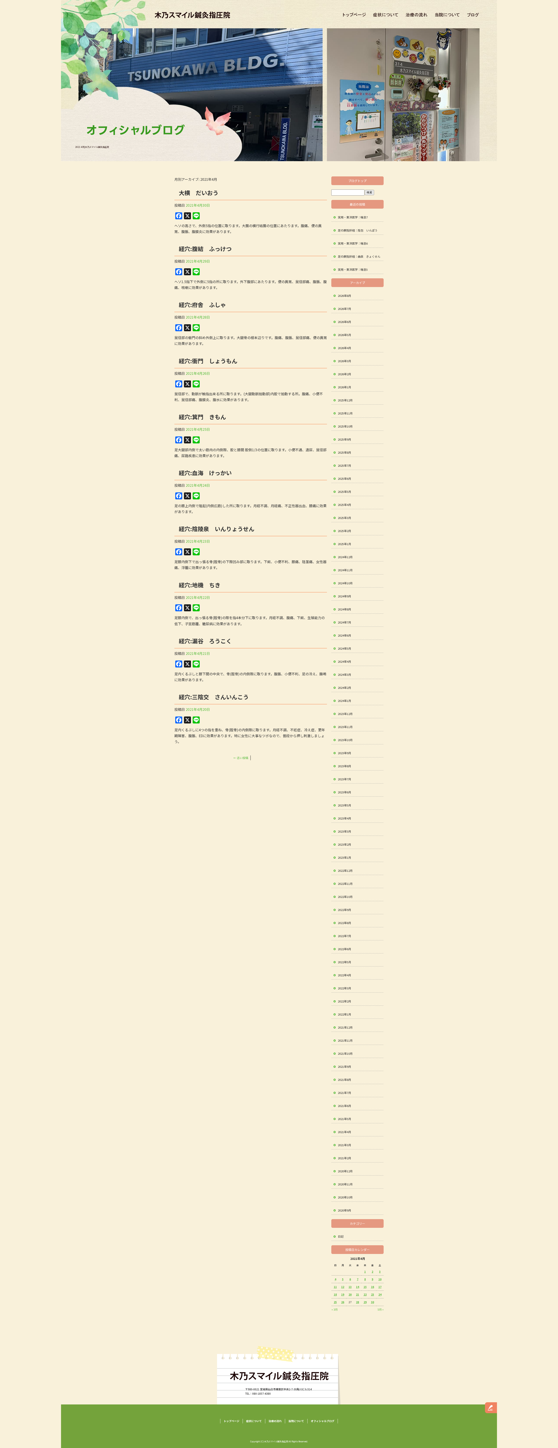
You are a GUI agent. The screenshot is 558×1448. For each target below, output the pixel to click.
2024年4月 (344, 661)
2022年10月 (345, 897)
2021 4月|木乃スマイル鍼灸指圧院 (92, 147)
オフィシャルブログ (474, 15)
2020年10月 (345, 1197)
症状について (387, 15)
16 (372, 1287)
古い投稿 (240, 758)
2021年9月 (344, 1066)
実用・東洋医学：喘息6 (353, 243)
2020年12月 (345, 1171)
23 (372, 1294)
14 (357, 1287)
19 (342, 1294)
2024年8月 (344, 609)
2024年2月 (344, 688)
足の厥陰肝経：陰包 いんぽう (358, 230)
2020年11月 (345, 1184)
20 (350, 1294)
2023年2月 (344, 844)
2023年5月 (344, 805)
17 (379, 1287)
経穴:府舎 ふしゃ (202, 305)
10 (379, 1279)
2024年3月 (344, 674)
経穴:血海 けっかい (205, 473)
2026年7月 (344, 309)
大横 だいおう (198, 193)
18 (335, 1294)
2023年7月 (344, 779)
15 (365, 1287)
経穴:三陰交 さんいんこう (214, 697)
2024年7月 (344, 622)
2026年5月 (344, 335)
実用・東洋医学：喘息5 (353, 269)
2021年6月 (344, 1106)
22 (365, 1294)
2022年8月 (344, 923)
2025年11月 (345, 413)
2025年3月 (344, 518)
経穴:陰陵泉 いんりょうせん (216, 529)
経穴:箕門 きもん (202, 417)
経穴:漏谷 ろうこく (205, 641)
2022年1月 (344, 1014)
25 (335, 1302)
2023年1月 (344, 857)
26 (342, 1302)
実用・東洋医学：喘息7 (353, 217)
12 (342, 1287)
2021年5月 (344, 1119)
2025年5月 (344, 492)
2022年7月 (344, 936)
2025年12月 (345, 400)
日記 (341, 1236)
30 (372, 1302)
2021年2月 (344, 1158)
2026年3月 (344, 361)
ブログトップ (357, 181)
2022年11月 (345, 884)
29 (365, 1302)
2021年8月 (344, 1080)
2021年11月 (345, 1040)
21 (357, 1294)
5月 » (381, 1309)
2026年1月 (344, 387)
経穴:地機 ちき (199, 585)
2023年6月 (344, 792)
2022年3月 (344, 988)
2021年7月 (344, 1093)
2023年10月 (345, 740)
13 (350, 1287)
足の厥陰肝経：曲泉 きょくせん (359, 256)
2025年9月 (344, 439)
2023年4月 (344, 818)
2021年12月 (345, 1027)
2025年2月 (344, 531)
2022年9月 (344, 910)
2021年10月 (345, 1053)
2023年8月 (344, 766)
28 (357, 1302)
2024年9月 (344, 596)
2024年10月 (345, 583)
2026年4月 (344, 348)
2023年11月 (345, 727)
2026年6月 (344, 322)
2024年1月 (344, 701)
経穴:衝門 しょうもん (208, 361)
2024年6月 (344, 635)
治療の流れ (417, 15)
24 (379, 1294)
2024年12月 (345, 557)
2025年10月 (345, 426)
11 (335, 1287)
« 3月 (335, 1309)
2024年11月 (345, 570)
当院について (447, 15)
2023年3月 (344, 831)
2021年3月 (344, 1145)
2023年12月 (345, 714)
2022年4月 (344, 975)
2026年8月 (344, 296)
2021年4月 (344, 1132)
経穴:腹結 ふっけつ (205, 249)
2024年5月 (344, 648)
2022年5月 (344, 962)
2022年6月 (344, 949)
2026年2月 (344, 374)
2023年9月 (344, 753)
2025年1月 (344, 544)
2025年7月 (344, 465)
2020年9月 (344, 1210)
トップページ (353, 15)
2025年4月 (344, 505)
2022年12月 (345, 870)
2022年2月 (344, 1001)
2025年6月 (344, 478)
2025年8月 (344, 452)
